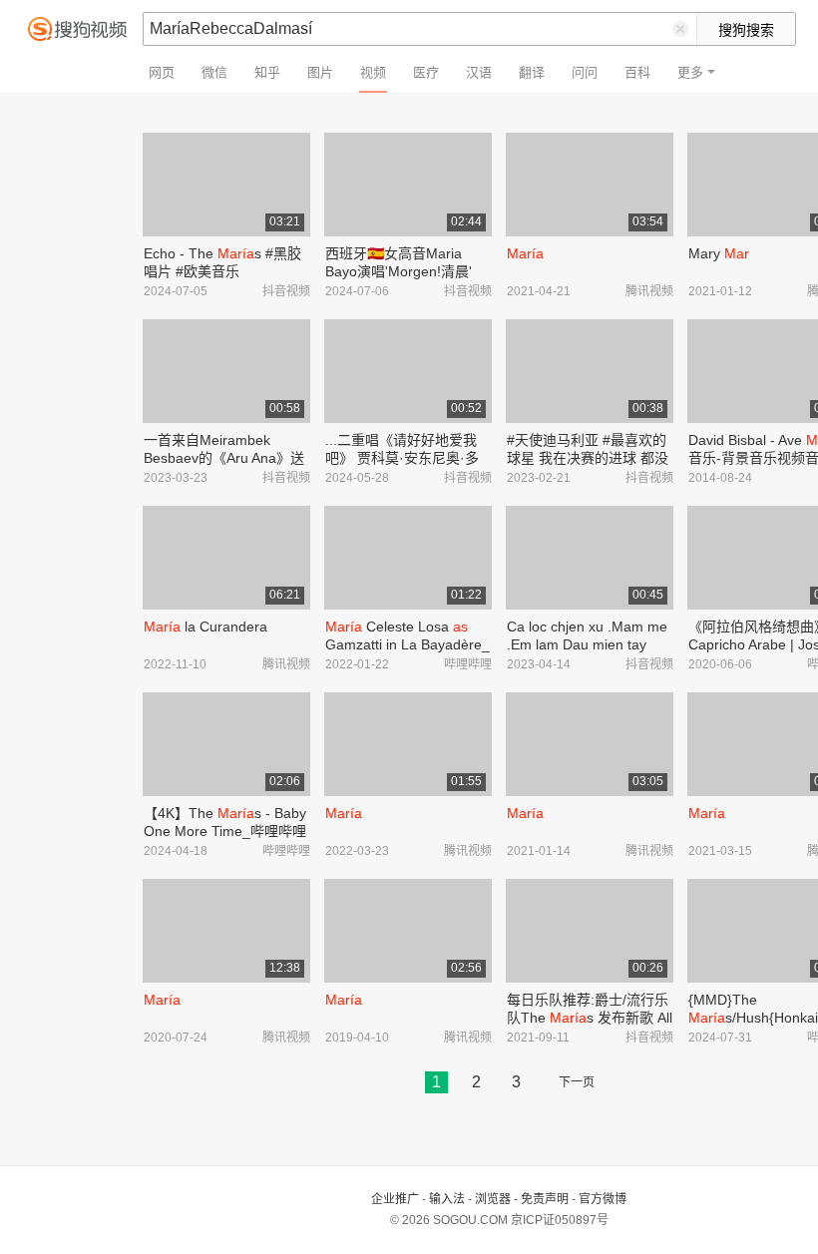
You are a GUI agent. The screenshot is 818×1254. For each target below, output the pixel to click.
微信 (214, 72)
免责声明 (545, 1199)
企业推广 (395, 1199)
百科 (637, 72)
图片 (320, 72)
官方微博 (602, 1199)
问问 (585, 72)
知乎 (267, 72)
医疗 (426, 72)
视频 (373, 72)
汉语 (479, 72)
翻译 (532, 72)
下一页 (577, 1082)
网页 (162, 72)
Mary (718, 253)
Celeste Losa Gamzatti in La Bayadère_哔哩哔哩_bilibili (407, 644)
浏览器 (493, 1199)
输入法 (447, 1199)
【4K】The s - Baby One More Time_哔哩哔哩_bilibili (225, 831)
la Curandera (205, 626)
